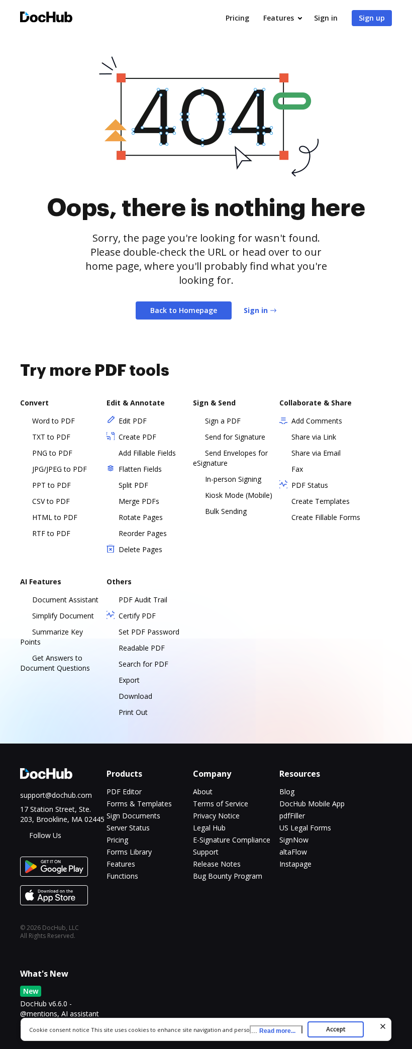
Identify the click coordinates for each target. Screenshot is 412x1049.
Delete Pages (140, 549)
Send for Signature (235, 437)
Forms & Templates (139, 803)
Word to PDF (53, 421)
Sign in (326, 18)
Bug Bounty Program (227, 876)
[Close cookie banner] (383, 1026)
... (273, 1030)
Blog (286, 791)
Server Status (128, 827)
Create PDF (137, 437)
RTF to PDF (51, 533)
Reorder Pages (143, 533)
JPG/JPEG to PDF (59, 469)
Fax (297, 469)
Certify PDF (137, 615)
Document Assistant (65, 599)
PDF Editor (124, 791)
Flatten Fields (140, 469)
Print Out (133, 712)
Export (129, 680)
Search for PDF (143, 664)
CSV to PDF (51, 501)
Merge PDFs (139, 501)
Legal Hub (209, 827)
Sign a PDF (223, 421)
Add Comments (316, 421)
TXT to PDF (51, 437)
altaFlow (293, 852)
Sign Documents (133, 815)
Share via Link (313, 437)
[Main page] (46, 18)
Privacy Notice (216, 815)
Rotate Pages (141, 517)
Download (135, 696)
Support (206, 852)
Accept (336, 1029)
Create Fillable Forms (325, 517)
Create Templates (320, 501)
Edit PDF (133, 421)
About (203, 791)
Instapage (295, 864)
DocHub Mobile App (312, 803)
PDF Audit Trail (143, 599)
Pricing (237, 18)
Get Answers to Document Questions (55, 663)
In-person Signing (233, 479)
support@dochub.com (56, 795)
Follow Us (45, 835)
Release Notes (217, 864)
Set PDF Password (149, 632)
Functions (122, 876)
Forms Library (129, 852)
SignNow (293, 840)
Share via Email (316, 453)
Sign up (372, 18)
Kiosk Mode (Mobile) (238, 495)
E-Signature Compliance (231, 840)
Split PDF (133, 485)
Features (278, 18)
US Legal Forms (305, 827)
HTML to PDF (54, 517)
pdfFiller (292, 815)
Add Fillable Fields (147, 453)
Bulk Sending (226, 511)
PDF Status (309, 485)
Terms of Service (220, 803)
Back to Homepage (183, 310)
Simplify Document (63, 615)
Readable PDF (142, 648)
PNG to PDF (52, 453)
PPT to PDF (51, 485)
